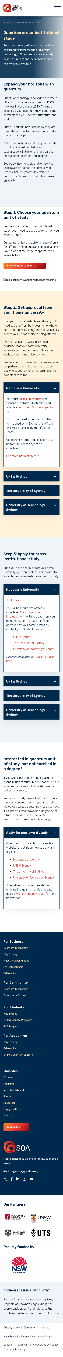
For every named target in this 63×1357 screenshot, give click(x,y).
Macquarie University (22, 388)
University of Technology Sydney (25, 507)
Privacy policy (12, 1327)
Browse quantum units (21, 265)
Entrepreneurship (13, 967)
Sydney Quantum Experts (18, 1054)
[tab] (31, 387)
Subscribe (13, 1127)
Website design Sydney (17, 1336)
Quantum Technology (16, 948)
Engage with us (12, 1109)
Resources (9, 1102)
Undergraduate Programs (18, 1020)
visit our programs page (30, 893)
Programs (9, 1083)
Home (7, 22)
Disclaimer (29, 1327)
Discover (8, 1077)
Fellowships (10, 973)
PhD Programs (12, 1026)
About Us (9, 1115)
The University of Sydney (26, 491)
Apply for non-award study (27, 833)
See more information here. (22, 456)
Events (8, 1096)
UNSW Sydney (16, 476)
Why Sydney (10, 954)
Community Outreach (16, 995)
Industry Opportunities (16, 960)
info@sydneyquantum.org (23, 1171)
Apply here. (13, 600)
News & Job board (14, 1090)
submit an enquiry (30, 399)
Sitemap (44, 1327)
